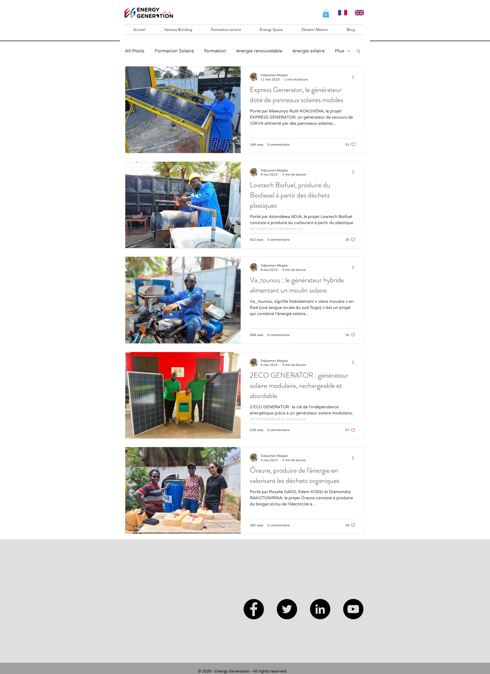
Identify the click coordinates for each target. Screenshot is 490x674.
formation (215, 51)
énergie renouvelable (259, 51)
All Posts (134, 51)
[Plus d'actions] (355, 77)
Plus (339, 51)
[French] (342, 12)
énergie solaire (308, 51)
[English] (359, 12)
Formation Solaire (174, 51)
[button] (325, 13)
